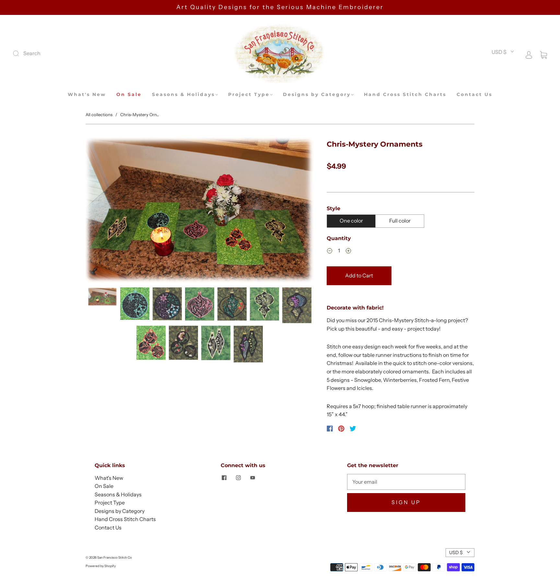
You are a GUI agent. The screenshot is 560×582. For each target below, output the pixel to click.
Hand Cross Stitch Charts (405, 94)
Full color (400, 220)
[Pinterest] (341, 428)
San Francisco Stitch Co (114, 557)
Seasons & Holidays (183, 94)
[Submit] (59, 53)
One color (351, 220)
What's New (87, 94)
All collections (99, 114)
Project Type (249, 94)
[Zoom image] (199, 211)
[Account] (529, 54)
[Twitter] (353, 428)
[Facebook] (329, 428)
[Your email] (406, 482)
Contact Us (474, 94)
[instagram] (238, 478)
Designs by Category (317, 94)
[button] (108, 211)
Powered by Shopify (101, 566)
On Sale (129, 94)
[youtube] (252, 478)
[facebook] (224, 478)
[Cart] (543, 54)
